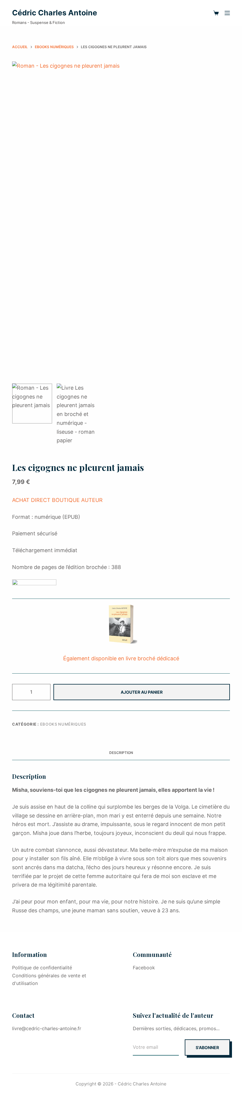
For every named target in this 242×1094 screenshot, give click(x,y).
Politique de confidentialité (42, 968)
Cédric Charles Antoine (54, 12)
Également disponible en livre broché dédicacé (121, 658)
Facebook (144, 968)
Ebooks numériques (63, 724)
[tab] (121, 752)
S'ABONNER (207, 1047)
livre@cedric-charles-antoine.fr (46, 1028)
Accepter (36, 1077)
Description (121, 752)
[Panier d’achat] (216, 13)
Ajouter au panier (142, 692)
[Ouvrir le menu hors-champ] (227, 13)
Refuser (77, 1077)
